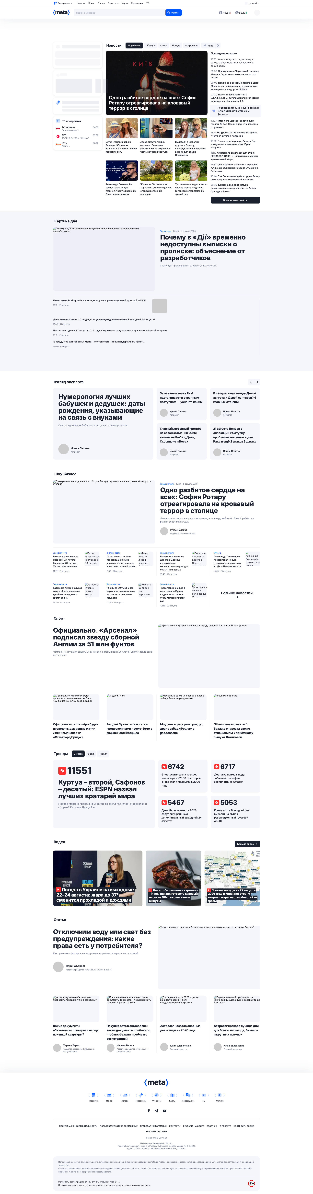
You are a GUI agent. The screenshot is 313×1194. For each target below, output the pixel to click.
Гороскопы (113, 3)
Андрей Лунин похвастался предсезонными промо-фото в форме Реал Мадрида (129, 729)
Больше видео (245, 843)
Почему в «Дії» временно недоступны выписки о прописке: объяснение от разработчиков (203, 247)
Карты (125, 3)
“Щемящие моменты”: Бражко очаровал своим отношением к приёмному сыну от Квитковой (233, 731)
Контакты (175, 1126)
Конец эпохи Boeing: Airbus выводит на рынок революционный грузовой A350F (99, 300)
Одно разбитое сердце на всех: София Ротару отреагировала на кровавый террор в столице (207, 500)
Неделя (103, 753)
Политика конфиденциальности (78, 1126)
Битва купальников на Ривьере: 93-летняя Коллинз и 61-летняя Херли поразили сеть (121, 146)
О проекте (225, 1126)
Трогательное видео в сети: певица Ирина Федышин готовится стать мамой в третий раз (191, 189)
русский (253, 3)
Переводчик (137, 3)
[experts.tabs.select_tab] (251, 382)
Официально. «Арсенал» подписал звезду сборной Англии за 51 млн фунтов (96, 637)
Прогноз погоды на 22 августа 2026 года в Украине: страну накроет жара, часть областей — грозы (110, 330)
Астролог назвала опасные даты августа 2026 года (180, 1028)
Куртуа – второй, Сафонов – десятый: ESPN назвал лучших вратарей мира (101, 789)
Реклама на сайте (193, 1126)
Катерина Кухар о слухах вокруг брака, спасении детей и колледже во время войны (67, 592)
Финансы (156, 1101)
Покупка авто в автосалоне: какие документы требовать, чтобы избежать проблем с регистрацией (128, 1032)
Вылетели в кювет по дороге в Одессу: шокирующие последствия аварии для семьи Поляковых (190, 148)
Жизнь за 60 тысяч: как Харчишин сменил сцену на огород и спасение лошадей (156, 189)
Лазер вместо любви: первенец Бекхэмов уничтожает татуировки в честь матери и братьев (155, 146)
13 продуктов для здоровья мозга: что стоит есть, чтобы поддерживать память (98, 341)
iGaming (219, 1101)
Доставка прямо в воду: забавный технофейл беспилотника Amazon (229, 778)
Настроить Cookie (243, 1126)
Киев (210, 45)
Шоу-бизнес (134, 45)
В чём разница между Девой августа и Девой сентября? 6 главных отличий (234, 398)
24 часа (78, 753)
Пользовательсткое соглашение (119, 1126)
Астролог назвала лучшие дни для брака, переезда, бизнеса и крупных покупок (236, 1030)
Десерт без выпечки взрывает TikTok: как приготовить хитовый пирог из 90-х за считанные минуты (173, 878)
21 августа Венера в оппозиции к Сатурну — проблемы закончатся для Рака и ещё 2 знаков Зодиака (234, 435)
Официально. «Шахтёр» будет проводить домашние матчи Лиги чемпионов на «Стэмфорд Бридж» (75, 731)
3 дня (91, 753)
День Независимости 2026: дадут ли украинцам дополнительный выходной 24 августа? (104, 319)
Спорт (163, 45)
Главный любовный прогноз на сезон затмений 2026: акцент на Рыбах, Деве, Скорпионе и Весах (180, 435)
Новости (81, 3)
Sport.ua (212, 1126)
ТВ (147, 3)
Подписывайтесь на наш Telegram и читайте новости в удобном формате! (238, 111)
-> (237, 595)
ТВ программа (71, 121)
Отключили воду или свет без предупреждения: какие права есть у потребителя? (102, 938)
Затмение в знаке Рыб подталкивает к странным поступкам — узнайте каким (181, 398)
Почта (91, 3)
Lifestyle (150, 45)
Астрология (191, 45)
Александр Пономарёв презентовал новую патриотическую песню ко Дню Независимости (121, 189)
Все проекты (64, 3)
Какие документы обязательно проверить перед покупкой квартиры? (75, 1030)
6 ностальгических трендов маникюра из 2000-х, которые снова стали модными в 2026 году (181, 780)
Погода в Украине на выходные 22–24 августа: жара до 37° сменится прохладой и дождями (97, 878)
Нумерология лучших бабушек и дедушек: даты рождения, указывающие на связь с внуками (101, 407)
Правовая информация (153, 1126)
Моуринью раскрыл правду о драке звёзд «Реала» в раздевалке (182, 729)
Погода (101, 3)
